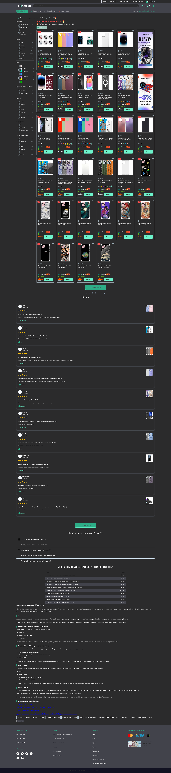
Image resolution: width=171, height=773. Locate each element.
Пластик (26, 117)
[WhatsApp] (22, 758)
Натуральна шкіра (26, 114)
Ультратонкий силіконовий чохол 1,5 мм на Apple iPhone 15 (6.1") (62, 581)
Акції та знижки (65, 11)
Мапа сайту (95, 755)
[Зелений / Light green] (42, 59)
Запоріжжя (57, 717)
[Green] (124, 144)
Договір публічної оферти (99, 763)
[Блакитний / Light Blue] (43, 59)
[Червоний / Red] (89, 144)
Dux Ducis (26, 47)
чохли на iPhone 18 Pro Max (147, 11)
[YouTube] (22, 753)
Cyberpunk (26, 141)
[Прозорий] (82, 59)
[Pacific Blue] (63, 101)
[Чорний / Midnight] (47, 59)
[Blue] (127, 101)
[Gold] (124, 101)
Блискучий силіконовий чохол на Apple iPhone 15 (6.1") (60, 602)
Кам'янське (101, 717)
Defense (26, 45)
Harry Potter (26, 151)
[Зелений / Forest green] (82, 144)
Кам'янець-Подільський (90, 717)
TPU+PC (26, 101)
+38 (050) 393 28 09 (108, 1)
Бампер (26, 124)
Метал (26, 109)
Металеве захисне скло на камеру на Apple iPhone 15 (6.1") (60, 575)
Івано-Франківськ (66, 717)
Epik (26, 50)
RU (149, 1)
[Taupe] (62, 101)
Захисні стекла (26, 27)
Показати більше (95, 287)
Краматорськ (115, 717)
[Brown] (122, 101)
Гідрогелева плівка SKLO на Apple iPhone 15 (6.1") (58, 578)
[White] (122, 144)
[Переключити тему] (153, 1)
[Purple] (129, 101)
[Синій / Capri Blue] (65, 59)
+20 (71, 58)
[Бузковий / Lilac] (63, 59)
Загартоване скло (26, 106)
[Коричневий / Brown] (69, 59)
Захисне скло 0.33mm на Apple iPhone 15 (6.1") (57, 599)
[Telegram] (17, 758)
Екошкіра (26, 104)
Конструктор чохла (39, 11)
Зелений (28, 82)
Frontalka (26, 53)
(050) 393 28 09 (20, 738)
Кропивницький (142, 717)
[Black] (67, 101)
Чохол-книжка (26, 130)
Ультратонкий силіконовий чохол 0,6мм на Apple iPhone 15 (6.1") (62, 584)
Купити (48, 66)
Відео (94, 743)
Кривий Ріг (132, 717)
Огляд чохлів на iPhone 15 (24, 704)
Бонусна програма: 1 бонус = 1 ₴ (62, 734)
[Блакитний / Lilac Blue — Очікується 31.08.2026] (65, 144)
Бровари (28, 717)
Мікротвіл (26, 112)
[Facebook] (17, 753)
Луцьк (150, 717)
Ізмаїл (75, 717)
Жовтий (28, 79)
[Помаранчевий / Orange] (63, 144)
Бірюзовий (28, 71)
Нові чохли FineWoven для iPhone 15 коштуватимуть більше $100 (37, 707)
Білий (28, 68)
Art (26, 138)
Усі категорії (95, 751)
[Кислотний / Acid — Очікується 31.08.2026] (62, 59)
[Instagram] (26, 753)
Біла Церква (20, 717)
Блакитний (28, 74)
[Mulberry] (69, 101)
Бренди (94, 747)
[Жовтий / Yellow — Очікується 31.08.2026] (67, 144)
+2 (111, 186)
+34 (71, 143)
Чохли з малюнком (26, 33)
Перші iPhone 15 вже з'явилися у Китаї (28, 710)
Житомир (48, 717)
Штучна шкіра (26, 93)
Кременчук (124, 717)
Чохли (26, 29)
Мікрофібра (26, 90)
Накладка (26, 127)
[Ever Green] (65, 101)
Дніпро (42, 717)
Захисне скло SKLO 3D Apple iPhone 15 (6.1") (57, 596)
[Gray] (109, 186)
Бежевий (28, 66)
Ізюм (80, 717)
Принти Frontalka (51, 11)
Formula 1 (26, 146)
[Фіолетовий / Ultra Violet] (84, 144)
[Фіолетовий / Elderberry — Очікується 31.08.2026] (69, 144)
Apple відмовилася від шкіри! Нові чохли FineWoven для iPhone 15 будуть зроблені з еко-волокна (46, 714)
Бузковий (28, 76)
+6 (51, 58)
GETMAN (26, 58)
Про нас (94, 734)
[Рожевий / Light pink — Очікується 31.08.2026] (67, 59)
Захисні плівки (26, 24)
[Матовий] (84, 59)
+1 (91, 143)
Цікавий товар (57, 755)
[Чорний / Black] (85, 144)
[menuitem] (147, 2)
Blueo (26, 42)
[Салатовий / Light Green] (45, 59)
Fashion (26, 143)
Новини (94, 738)
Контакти (55, 747)
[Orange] (102, 186)
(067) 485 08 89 (20, 734)
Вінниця (35, 717)
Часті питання (57, 751)
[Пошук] (137, 5)
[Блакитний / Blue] (87, 144)
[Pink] (127, 144)
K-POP (26, 154)
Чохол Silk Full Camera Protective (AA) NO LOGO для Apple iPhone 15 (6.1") (64, 587)
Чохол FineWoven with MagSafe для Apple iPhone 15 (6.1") (60, 590)
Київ (108, 717)
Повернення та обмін (137, 1)
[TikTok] (31, 753)
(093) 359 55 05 (20, 743)
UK (147, 1)
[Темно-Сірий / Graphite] (49, 59)
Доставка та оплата (122, 1)
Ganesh (26, 55)
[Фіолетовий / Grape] (62, 144)
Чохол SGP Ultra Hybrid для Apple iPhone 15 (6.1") (58, 593)
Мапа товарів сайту (98, 759)
